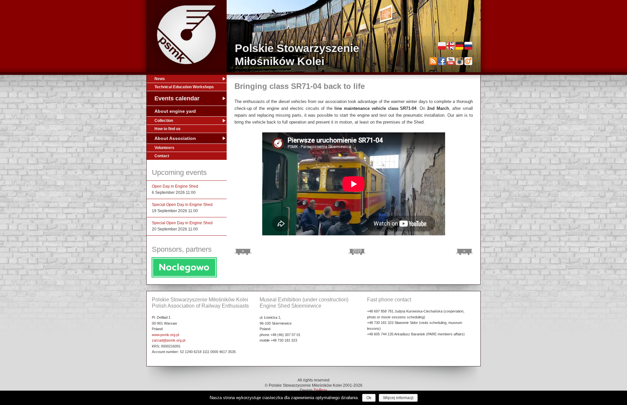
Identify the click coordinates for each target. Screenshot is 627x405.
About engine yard (175, 111)
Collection (163, 120)
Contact (161, 156)
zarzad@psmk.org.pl (168, 340)
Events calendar (177, 98)
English (451, 46)
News (159, 78)
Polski (442, 46)
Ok (368, 398)
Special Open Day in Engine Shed (182, 204)
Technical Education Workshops (184, 87)
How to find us (167, 129)
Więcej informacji (398, 398)
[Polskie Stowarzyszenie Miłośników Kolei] (186, 35)
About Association (175, 138)
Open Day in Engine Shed (175, 186)
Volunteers (164, 147)
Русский (468, 46)
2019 (357, 250)
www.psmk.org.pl (165, 335)
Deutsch (459, 46)
